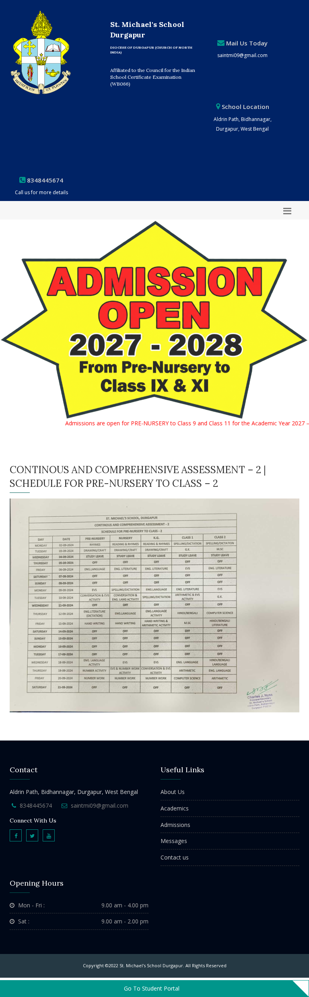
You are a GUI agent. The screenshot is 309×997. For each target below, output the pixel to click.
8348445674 (36, 805)
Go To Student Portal (151, 988)
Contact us (175, 857)
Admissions (175, 825)
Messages (174, 841)
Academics (175, 808)
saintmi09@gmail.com (242, 55)
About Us (173, 792)
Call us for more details (41, 192)
